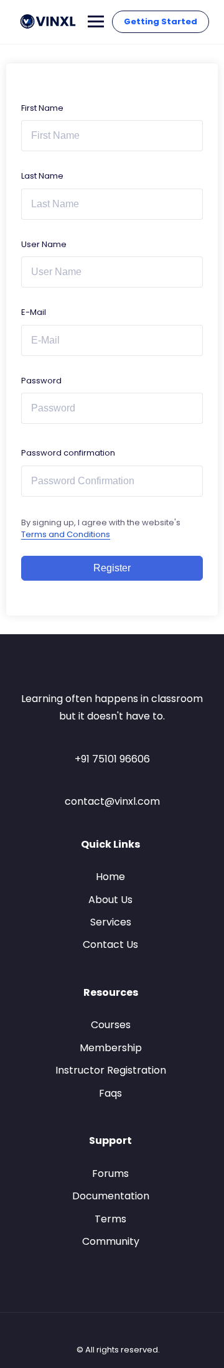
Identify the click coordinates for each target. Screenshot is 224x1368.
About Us (110, 899)
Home (110, 876)
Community (110, 1241)
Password (41, 381)
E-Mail (33, 312)
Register (112, 568)
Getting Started (160, 21)
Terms (110, 1219)
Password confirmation (68, 453)
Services (110, 922)
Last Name (42, 176)
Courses (111, 1025)
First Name (42, 108)
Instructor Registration (110, 1070)
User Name (44, 244)
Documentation (110, 1196)
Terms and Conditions (65, 534)
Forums (110, 1173)
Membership (111, 1048)
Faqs (110, 1093)
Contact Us (110, 944)
